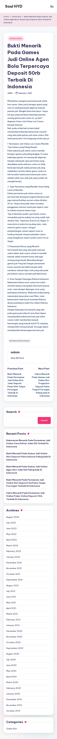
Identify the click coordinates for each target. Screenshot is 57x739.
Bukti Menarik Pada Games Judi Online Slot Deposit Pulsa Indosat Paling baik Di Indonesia (28, 456)
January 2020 (13, 693)
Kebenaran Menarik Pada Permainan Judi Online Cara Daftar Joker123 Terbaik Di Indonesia (28, 443)
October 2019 (13, 710)
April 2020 (11, 676)
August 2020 (12, 653)
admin (15, 352)
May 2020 (11, 670)
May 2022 (11, 534)
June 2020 (11, 665)
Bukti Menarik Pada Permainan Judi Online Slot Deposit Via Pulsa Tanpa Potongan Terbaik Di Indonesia (25, 482)
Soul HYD (13, 6)
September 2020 (14, 648)
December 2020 (14, 631)
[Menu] (51, 6)
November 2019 (14, 705)
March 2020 (12, 682)
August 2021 (12, 585)
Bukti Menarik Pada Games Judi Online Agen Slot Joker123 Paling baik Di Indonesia (26, 469)
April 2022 (11, 539)
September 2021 (14, 579)
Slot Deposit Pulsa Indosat (19, 341)
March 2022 (12, 545)
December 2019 (14, 699)
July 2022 (11, 522)
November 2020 (14, 636)
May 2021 (11, 602)
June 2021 (11, 596)
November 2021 (14, 568)
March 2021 (12, 613)
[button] (17, 358)
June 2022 (11, 528)
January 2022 (13, 557)
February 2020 (13, 688)
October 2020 (13, 642)
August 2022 (12, 517)
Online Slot (16, 38)
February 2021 (13, 619)
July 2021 (10, 591)
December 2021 (14, 562)
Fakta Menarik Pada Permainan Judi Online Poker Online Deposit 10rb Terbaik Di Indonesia (25, 496)
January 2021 (13, 625)
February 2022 (13, 551)
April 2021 (11, 608)
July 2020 (11, 659)
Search (11, 412)
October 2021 (13, 574)
